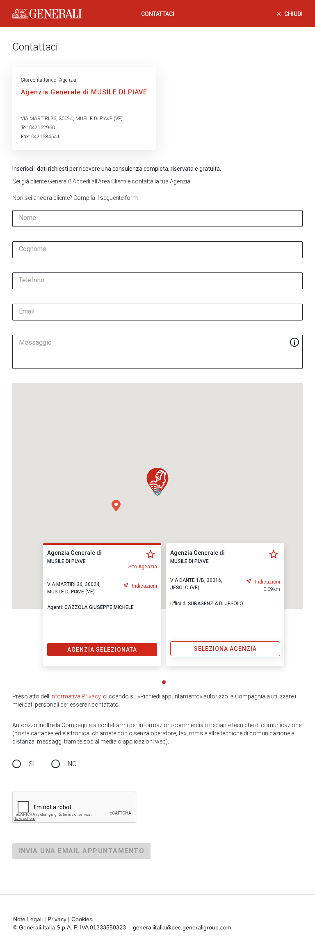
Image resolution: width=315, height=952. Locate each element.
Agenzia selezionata (102, 649)
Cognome (32, 249)
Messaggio (35, 342)
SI (32, 764)
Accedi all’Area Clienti (99, 181)
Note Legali (28, 919)
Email (26, 311)
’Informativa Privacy (74, 696)
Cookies (81, 919)
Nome (27, 218)
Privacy (57, 919)
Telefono (31, 280)
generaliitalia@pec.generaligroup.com (182, 927)
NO (72, 764)
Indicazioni (144, 586)
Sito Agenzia (142, 566)
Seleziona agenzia (225, 648)
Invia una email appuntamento (81, 851)
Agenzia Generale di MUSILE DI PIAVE (84, 92)
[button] (116, 506)
